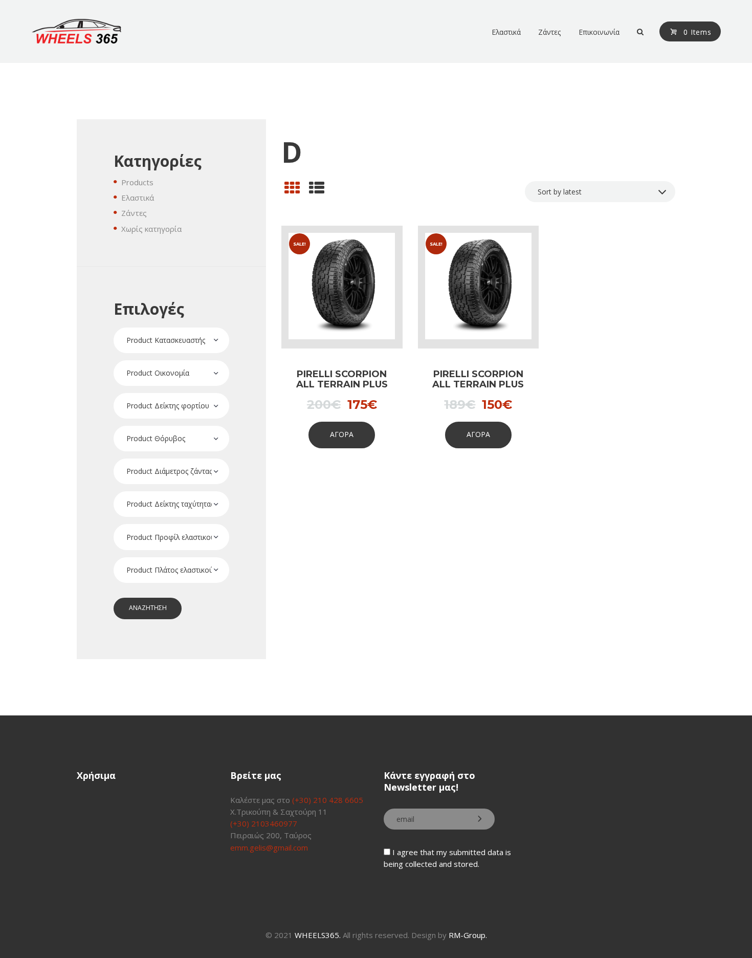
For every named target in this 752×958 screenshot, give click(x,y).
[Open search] (640, 32)
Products (137, 182)
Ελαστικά (137, 197)
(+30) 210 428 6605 (327, 800)
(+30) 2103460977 (263, 823)
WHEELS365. (318, 935)
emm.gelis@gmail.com (269, 847)
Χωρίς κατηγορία (151, 229)
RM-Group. (468, 935)
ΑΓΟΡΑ (341, 434)
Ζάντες (134, 213)
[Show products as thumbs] (292, 187)
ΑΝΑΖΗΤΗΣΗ (148, 607)
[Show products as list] (316, 187)
